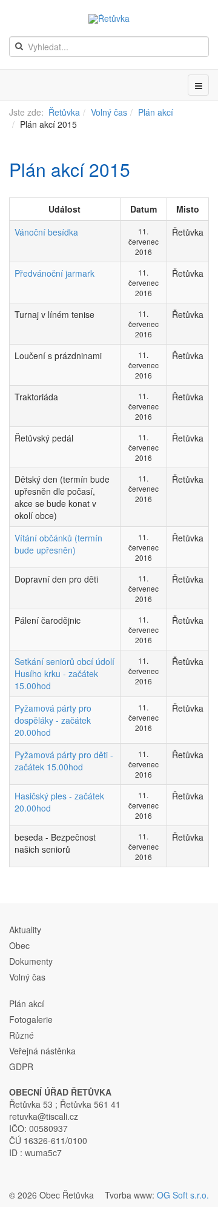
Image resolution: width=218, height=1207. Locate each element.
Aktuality (25, 930)
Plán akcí (155, 112)
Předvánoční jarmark (54, 273)
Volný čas (109, 112)
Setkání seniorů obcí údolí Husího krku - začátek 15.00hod (64, 673)
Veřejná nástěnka (42, 1051)
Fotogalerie (31, 1019)
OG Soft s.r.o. (183, 1195)
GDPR (21, 1066)
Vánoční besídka (46, 232)
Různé (21, 1035)
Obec (19, 945)
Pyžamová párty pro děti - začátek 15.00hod (64, 761)
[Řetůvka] (109, 19)
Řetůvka (64, 112)
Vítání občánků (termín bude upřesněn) (58, 544)
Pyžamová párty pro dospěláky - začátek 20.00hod (53, 720)
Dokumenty (31, 961)
